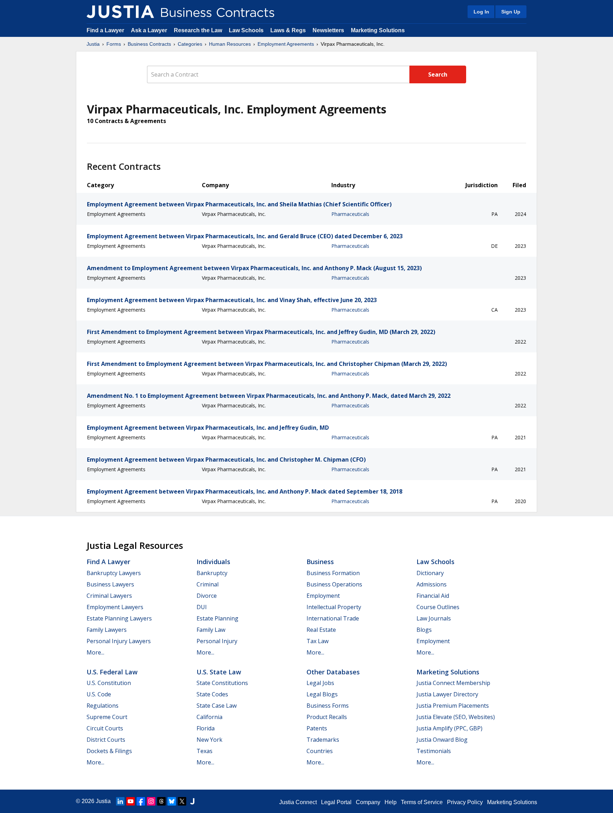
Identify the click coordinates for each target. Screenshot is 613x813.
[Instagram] (151, 801)
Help (391, 802)
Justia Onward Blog (442, 740)
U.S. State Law (219, 672)
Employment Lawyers (115, 607)
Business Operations (334, 584)
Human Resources (230, 44)
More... (95, 652)
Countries (319, 751)
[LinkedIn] (120, 801)
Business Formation (333, 573)
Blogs (424, 630)
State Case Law (217, 705)
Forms (113, 44)
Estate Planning (217, 618)
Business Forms (327, 705)
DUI (202, 607)
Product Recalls (326, 717)
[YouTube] (130, 801)
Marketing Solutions (378, 30)
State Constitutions (222, 683)
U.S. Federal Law (112, 672)
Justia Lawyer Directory (447, 694)
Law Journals (433, 618)
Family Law (211, 630)
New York (209, 740)
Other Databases (333, 672)
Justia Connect (298, 802)
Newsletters (328, 30)
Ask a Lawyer (150, 30)
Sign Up (510, 12)
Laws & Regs (288, 30)
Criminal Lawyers (109, 596)
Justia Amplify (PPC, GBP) (449, 728)
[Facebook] (141, 801)
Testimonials (433, 751)
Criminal (208, 584)
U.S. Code (99, 694)
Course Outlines (437, 607)
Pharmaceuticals (350, 214)
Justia (93, 44)
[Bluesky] (171, 801)
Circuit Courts (105, 728)
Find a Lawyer (105, 30)
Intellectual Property (333, 607)
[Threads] (161, 801)
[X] (182, 801)
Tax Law (317, 641)
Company (368, 802)
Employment (323, 596)
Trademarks (322, 740)
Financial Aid (432, 596)
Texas (204, 751)
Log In (481, 12)
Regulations (102, 705)
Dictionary (430, 573)
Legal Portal (336, 802)
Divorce (207, 596)
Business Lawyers (110, 584)
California (209, 717)
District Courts (106, 740)
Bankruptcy (212, 573)
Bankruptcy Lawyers (114, 573)
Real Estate (321, 630)
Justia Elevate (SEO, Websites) (455, 717)
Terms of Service (422, 802)
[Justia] (120, 11)
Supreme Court (107, 717)
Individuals (213, 561)
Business (320, 561)
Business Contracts (149, 44)
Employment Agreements (286, 44)
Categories (190, 44)
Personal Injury (217, 641)
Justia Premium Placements (452, 705)
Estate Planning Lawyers (119, 618)
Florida (206, 728)
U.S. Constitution (109, 683)
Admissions (431, 584)
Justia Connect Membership (453, 683)
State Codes (212, 694)
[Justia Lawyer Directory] (192, 801)
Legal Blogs (322, 694)
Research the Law (198, 30)
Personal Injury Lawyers (119, 641)
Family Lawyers (107, 630)
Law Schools (246, 30)
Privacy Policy (465, 802)
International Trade (332, 618)
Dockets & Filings (109, 751)
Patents (316, 728)
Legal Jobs (320, 683)
